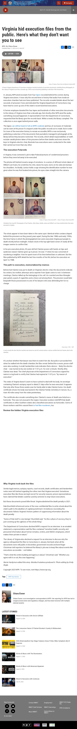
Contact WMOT (33, 703)
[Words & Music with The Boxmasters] (8, 657)
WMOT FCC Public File (65, 703)
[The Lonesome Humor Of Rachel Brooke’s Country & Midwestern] (8, 631)
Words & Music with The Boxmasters (29, 654)
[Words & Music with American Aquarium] (8, 669)
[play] (5, 10)
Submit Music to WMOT (49, 712)
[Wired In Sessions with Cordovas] (8, 682)
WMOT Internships (50, 707)
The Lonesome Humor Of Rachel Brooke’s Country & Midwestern (38, 628)
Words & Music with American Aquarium (30, 666)
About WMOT (33, 712)
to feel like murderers (41, 405)
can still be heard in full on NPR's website (28, 126)
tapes (38, 95)
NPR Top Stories (14, 577)
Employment (48, 703)
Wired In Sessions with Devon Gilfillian (29, 616)
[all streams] (74, 10)
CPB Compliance (64, 708)
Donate (69, 3)
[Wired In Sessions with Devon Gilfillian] (8, 619)
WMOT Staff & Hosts (35, 707)
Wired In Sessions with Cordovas (27, 679)
